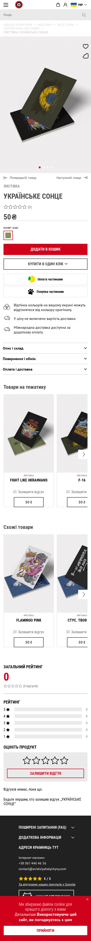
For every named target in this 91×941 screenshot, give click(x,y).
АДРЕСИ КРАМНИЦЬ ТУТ (39, 847)
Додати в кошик (45, 249)
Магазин (45, 25)
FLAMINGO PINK (28, 620)
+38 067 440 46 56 (32, 863)
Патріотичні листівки (21, 28)
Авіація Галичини (18, 25)
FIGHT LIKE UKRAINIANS (29, 480)
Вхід (65, 4)
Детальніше (25, 914)
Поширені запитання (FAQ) (42, 827)
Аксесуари (65, 25)
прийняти (45, 930)
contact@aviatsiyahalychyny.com (42, 869)
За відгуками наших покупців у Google (47, 884)
